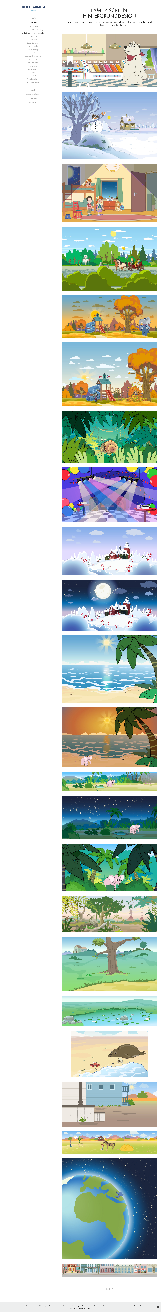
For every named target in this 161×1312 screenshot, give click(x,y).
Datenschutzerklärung (33, 94)
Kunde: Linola (33, 46)
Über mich (32, 18)
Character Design (33, 49)
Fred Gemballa (33, 7)
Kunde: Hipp (33, 36)
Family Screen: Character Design (33, 30)
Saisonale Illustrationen (33, 56)
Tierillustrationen (33, 53)
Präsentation (33, 98)
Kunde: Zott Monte (33, 43)
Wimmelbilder (33, 66)
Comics (33, 72)
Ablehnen (87, 1308)
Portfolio (33, 22)
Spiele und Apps (33, 69)
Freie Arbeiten (33, 26)
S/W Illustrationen (33, 82)
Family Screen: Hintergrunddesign (33, 33)
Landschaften (32, 76)
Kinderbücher (33, 63)
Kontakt (33, 90)
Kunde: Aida (33, 40)
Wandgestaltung (32, 79)
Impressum (33, 102)
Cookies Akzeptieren (75, 1308)
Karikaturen (33, 59)
